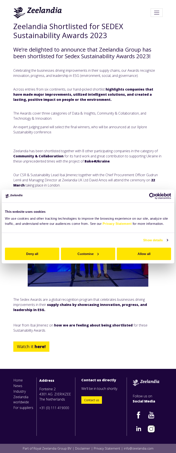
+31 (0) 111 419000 (54, 407)
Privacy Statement (117, 223)
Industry (19, 391)
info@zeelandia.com (138, 448)
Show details (153, 240)
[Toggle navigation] (157, 12)
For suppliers (23, 407)
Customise (85, 253)
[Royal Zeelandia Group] (37, 12)
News (17, 385)
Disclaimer (82, 448)
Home (18, 380)
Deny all (32, 253)
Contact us (91, 400)
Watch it (31, 346)
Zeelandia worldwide (21, 399)
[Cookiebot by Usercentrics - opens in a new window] (152, 196)
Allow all (144, 253)
